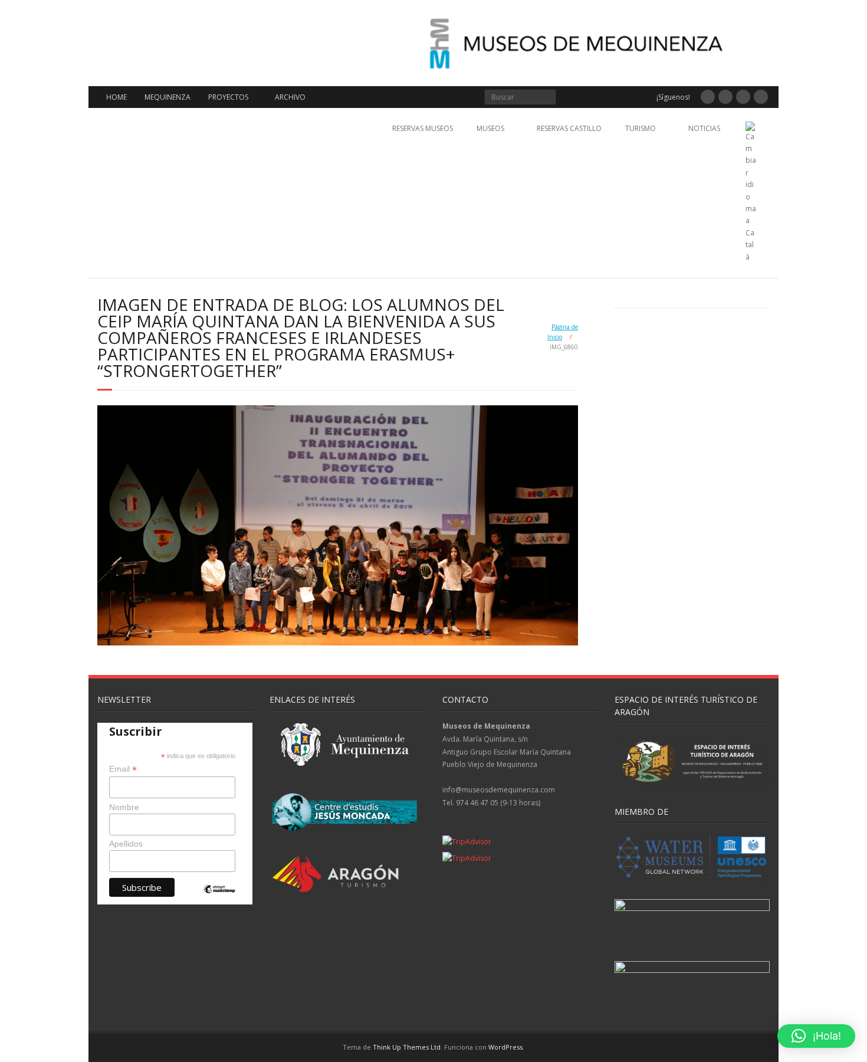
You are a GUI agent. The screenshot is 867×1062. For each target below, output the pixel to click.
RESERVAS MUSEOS (422, 128)
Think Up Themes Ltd (407, 1047)
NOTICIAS (704, 128)
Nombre (124, 807)
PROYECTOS (228, 97)
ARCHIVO (290, 97)
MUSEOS (490, 128)
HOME (116, 97)
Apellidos (126, 843)
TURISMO (640, 128)
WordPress (505, 1047)
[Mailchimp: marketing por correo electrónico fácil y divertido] (219, 899)
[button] (816, 1036)
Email (123, 769)
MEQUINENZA (167, 97)
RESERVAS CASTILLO (569, 128)
